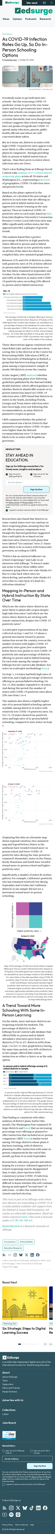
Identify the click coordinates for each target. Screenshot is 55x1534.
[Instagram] (15, 1255)
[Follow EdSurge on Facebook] (45, 1508)
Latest (5, 1414)
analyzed (32, 375)
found (27, 1128)
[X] (26, 1255)
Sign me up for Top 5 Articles (41, 475)
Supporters (7, 1384)
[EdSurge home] (12, 3)
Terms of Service (21, 1525)
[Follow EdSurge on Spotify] (11, 1514)
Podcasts (30, 19)
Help (32, 1525)
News (6, 19)
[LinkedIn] (32, 1255)
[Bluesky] (21, 1255)
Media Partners (9, 1391)
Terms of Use (14, 502)
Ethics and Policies (11, 1387)
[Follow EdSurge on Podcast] (18, 1514)
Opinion (17, 19)
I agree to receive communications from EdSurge (29, 510)
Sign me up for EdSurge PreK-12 (15, 475)
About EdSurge (9, 1376)
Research (45, 19)
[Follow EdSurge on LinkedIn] (38, 1508)
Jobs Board (9, 1422)
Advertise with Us (12, 1400)
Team (5, 1380)
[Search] (51, 3)
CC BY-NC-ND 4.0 (21, 1220)
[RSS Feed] (4, 1255)
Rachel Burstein (11, 60)
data (49, 213)
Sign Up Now (36, 489)
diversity (45, 179)
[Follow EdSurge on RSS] (4, 1508)
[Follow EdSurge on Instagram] (11, 1508)
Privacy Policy (28, 502)
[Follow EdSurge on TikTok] (31, 1508)
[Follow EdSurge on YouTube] (4, 1514)
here (44, 668)
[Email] (9, 1255)
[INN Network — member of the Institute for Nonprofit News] (9, 1435)
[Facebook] (37, 1255)
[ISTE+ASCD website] (31, 3)
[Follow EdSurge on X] (18, 1508)
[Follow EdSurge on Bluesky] (25, 1508)
